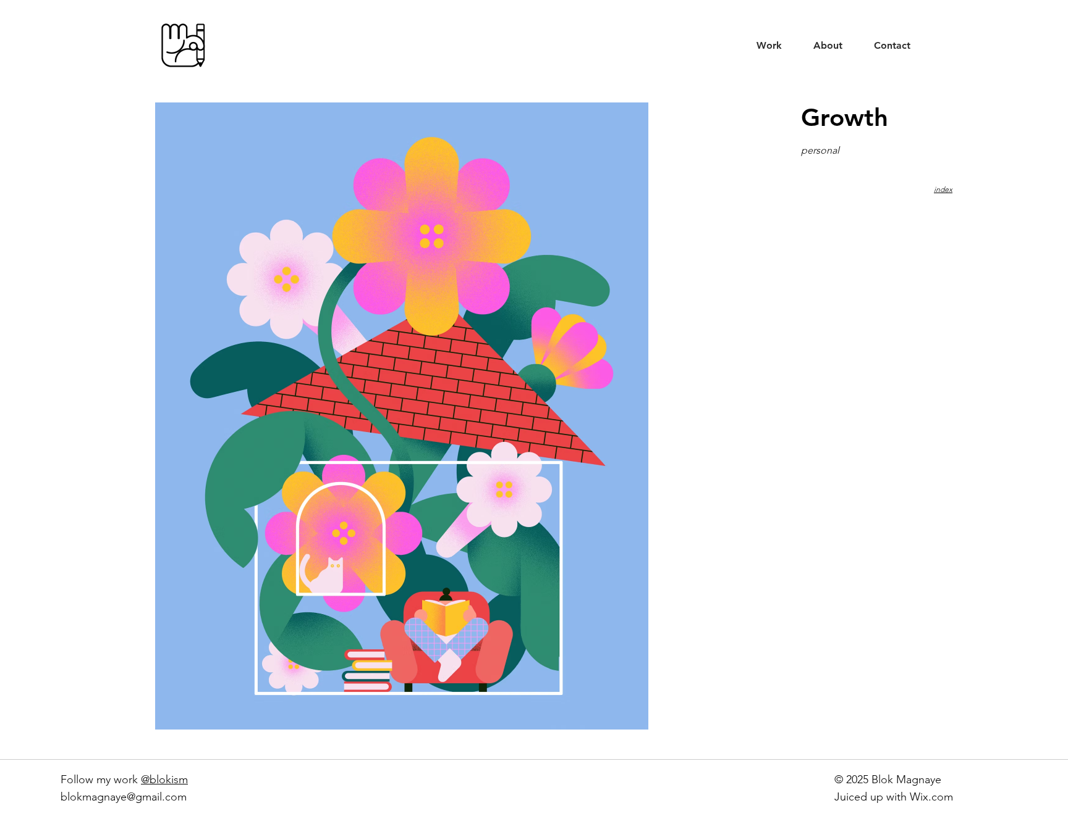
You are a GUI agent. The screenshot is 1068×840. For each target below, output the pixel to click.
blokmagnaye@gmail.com (124, 797)
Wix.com (931, 797)
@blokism (164, 779)
